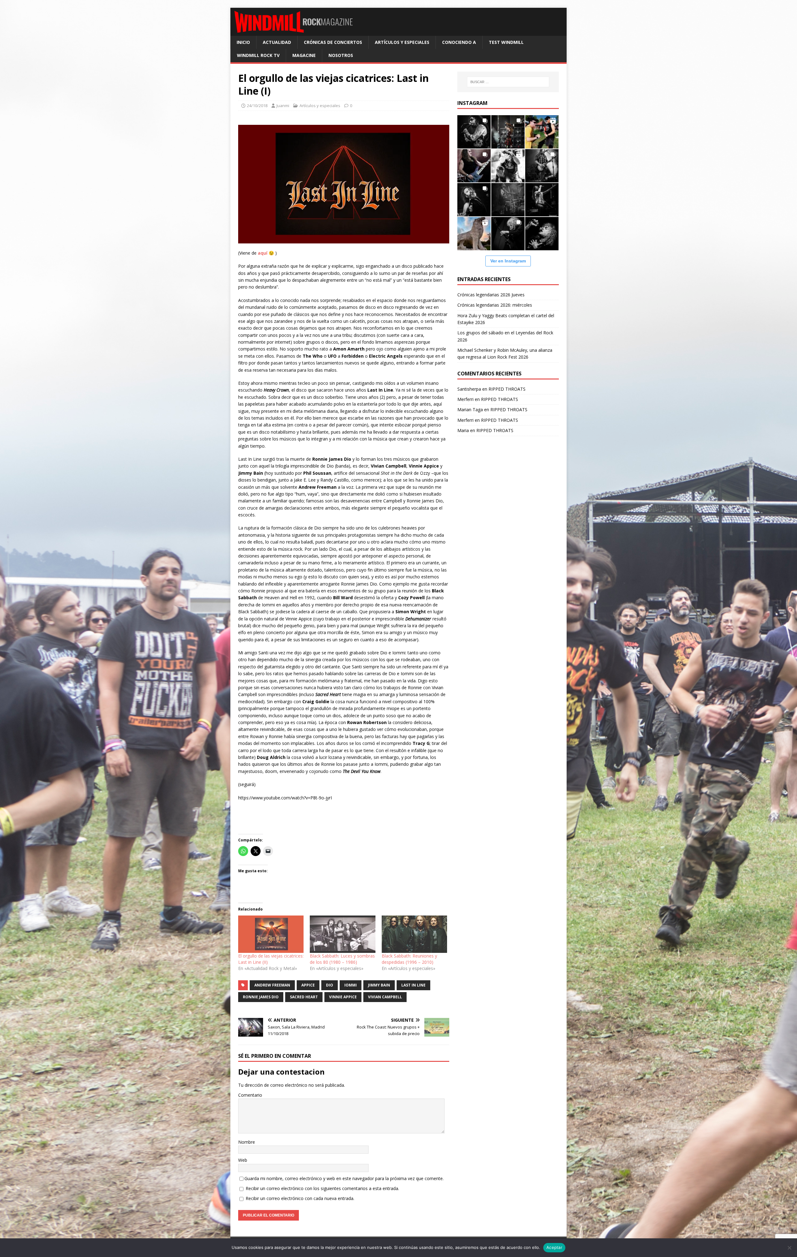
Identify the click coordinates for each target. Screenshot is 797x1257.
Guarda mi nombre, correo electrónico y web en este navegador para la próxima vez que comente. (344, 1178)
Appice (308, 985)
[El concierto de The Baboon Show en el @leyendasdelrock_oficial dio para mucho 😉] (542, 131)
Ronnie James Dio (261, 997)
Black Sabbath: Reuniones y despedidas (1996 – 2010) (409, 959)
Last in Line (413, 985)
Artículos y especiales (402, 42)
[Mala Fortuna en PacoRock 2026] (542, 165)
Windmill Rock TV (258, 55)
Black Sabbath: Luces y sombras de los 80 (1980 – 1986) (342, 959)
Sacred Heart (304, 997)
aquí (262, 253)
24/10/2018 (257, 105)
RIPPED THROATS (507, 389)
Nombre (246, 1142)
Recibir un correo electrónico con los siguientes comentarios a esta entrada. (322, 1188)
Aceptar (554, 1247)
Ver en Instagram (508, 260)
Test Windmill (506, 42)
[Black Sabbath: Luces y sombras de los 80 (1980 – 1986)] (342, 934)
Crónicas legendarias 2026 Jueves (491, 295)
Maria (463, 430)
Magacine (304, 55)
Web (242, 1160)
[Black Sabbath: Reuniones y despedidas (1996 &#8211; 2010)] (414, 934)
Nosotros (340, 55)
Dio (329, 985)
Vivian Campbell (385, 997)
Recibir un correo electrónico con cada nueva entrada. (300, 1198)
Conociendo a (459, 42)
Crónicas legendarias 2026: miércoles (494, 305)
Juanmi (282, 105)
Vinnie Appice (343, 997)
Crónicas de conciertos (333, 42)
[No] (789, 1248)
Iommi (350, 985)
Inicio (243, 42)
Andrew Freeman (272, 985)
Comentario (250, 1095)
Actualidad (277, 42)
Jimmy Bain (379, 985)
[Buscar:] (508, 82)
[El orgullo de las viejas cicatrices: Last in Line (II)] (271, 934)
